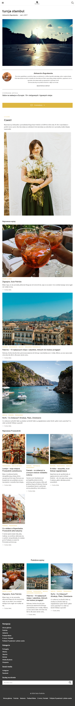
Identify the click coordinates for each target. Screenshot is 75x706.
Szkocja (68, 465)
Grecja (4, 415)
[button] (37, 2)
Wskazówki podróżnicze (33, 347)
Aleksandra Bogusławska (10, 15)
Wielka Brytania (17, 465)
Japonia (4, 654)
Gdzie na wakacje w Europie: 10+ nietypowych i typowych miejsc (27, 95)
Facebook (5, 673)
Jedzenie (5, 633)
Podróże (5, 347)
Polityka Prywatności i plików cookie (13, 641)
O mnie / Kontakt (7, 638)
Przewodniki (13, 347)
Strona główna (6, 628)
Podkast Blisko (6, 635)
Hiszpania (5, 662)
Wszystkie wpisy (43, 86)
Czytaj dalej (7, 290)
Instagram (5, 670)
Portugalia (36, 465)
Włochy (21, 347)
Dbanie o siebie (7, 279)
